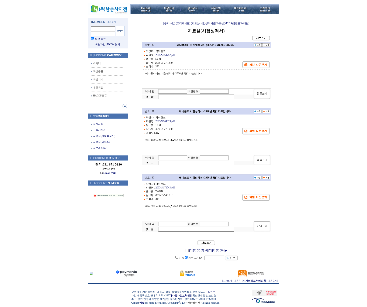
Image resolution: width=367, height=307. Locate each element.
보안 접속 (100, 38)
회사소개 (227, 280)
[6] (206, 250)
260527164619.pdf (165, 121)
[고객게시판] (183, 23)
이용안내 (273, 280)
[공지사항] (169, 23)
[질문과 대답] (241, 23)
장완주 (211, 291)
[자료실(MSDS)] (224, 23)
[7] (210, 250)
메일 (142, 302)
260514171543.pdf (165, 187)
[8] (213, 250)
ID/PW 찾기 (113, 44)
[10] (222, 250)
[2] (190, 250)
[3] (194, 250)
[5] (202, 250)
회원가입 (100, 44)
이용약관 (239, 280)
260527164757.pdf (165, 55)
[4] (198, 250)
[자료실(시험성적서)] (203, 23)
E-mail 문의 (109, 172)
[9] (217, 250)
